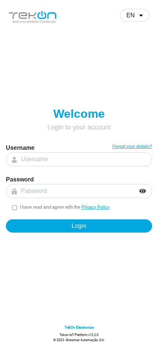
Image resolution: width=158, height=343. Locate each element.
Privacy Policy (95, 207)
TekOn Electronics (79, 327)
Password (20, 179)
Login (79, 226)
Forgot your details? (132, 146)
